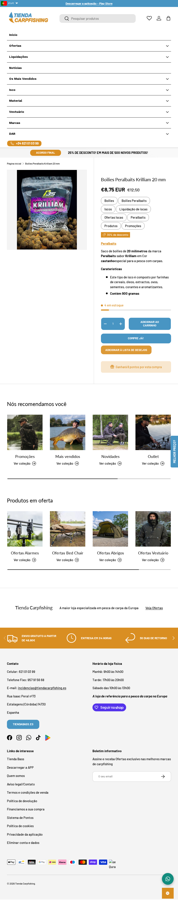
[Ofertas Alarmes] (25, 529)
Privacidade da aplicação (25, 834)
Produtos (110, 226)
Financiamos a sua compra (25, 809)
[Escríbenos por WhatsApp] (168, 879)
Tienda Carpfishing (25, 883)
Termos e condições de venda (27, 792)
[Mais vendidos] (67, 432)
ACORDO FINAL (45, 152)
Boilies (109, 201)
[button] (168, 18)
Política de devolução (22, 801)
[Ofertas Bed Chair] (67, 529)
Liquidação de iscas (133, 209)
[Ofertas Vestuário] (153, 529)
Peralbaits (138, 217)
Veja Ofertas (154, 608)
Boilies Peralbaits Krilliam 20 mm (42, 163)
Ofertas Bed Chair (67, 552)
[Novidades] (110, 432)
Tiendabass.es (23, 724)
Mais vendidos (67, 456)
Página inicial (14, 163)
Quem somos (16, 776)
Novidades (110, 456)
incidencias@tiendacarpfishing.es (42, 688)
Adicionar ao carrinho (149, 323)
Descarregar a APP (20, 767)
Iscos (108, 209)
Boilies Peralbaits (134, 201)
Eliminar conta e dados (23, 843)
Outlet (153, 456)
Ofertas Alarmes (25, 552)
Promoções (133, 226)
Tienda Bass (15, 759)
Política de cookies (20, 826)
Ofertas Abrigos (110, 552)
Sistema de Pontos (20, 818)
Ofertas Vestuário (153, 552)
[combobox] (97, 18)
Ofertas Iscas (113, 217)
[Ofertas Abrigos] (110, 529)
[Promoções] (25, 432)
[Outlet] (153, 432)
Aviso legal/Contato (21, 784)
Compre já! (136, 338)
